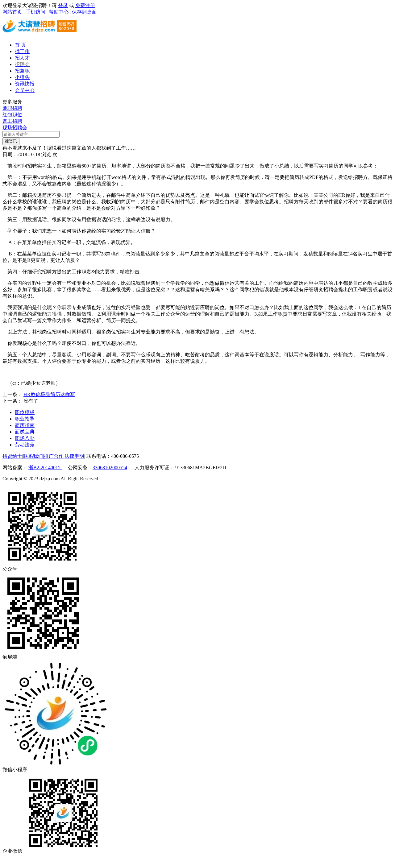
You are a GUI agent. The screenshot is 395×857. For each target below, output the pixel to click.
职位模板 (25, 412)
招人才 (22, 57)
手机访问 (36, 11)
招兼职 (22, 70)
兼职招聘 (12, 108)
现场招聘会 (14, 127)
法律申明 (74, 456)
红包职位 (12, 114)
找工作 (22, 51)
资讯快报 (25, 83)
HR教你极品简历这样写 (49, 394)
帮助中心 (59, 11)
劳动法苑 (25, 444)
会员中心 (25, 90)
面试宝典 (25, 431)
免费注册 (85, 5)
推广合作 (54, 456)
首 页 (20, 45)
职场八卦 (25, 438)
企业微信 (12, 851)
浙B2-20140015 (45, 467)
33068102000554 (110, 467)
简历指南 (25, 425)
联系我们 (33, 456)
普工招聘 (12, 121)
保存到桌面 (84, 11)
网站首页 (12, 11)
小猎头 (22, 77)
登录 (63, 5)
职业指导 (25, 418)
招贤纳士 (12, 456)
